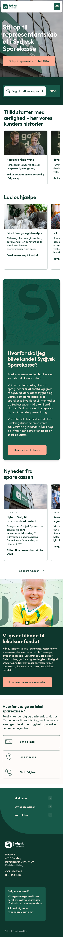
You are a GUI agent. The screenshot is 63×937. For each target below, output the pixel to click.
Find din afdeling (14, 865)
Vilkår (7, 931)
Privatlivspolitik (19, 931)
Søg (53, 91)
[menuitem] (27, 6)
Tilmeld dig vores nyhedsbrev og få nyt (21, 910)
